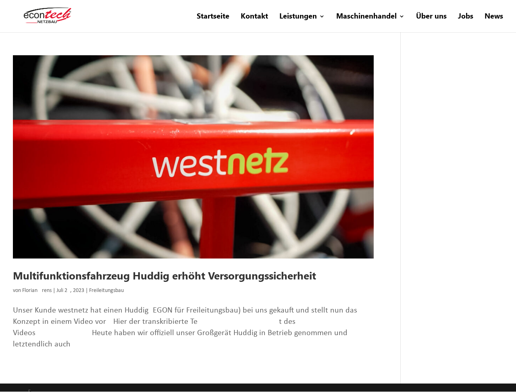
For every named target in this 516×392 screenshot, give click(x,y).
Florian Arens (37, 291)
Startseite (213, 16)
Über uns (431, 16)
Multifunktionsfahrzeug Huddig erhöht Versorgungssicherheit (164, 275)
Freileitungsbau (106, 291)
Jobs (465, 16)
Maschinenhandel (366, 16)
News (494, 16)
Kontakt (254, 16)
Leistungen (298, 16)
